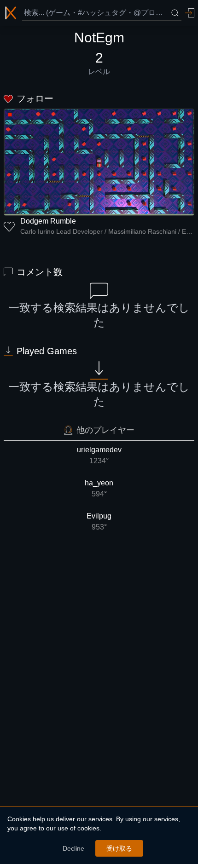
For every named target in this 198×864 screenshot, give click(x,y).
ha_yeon (99, 488)
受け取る (119, 848)
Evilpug (99, 521)
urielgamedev (99, 455)
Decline (73, 848)
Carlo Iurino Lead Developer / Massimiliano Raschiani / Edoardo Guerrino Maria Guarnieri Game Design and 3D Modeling (107, 231)
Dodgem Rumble (48, 221)
